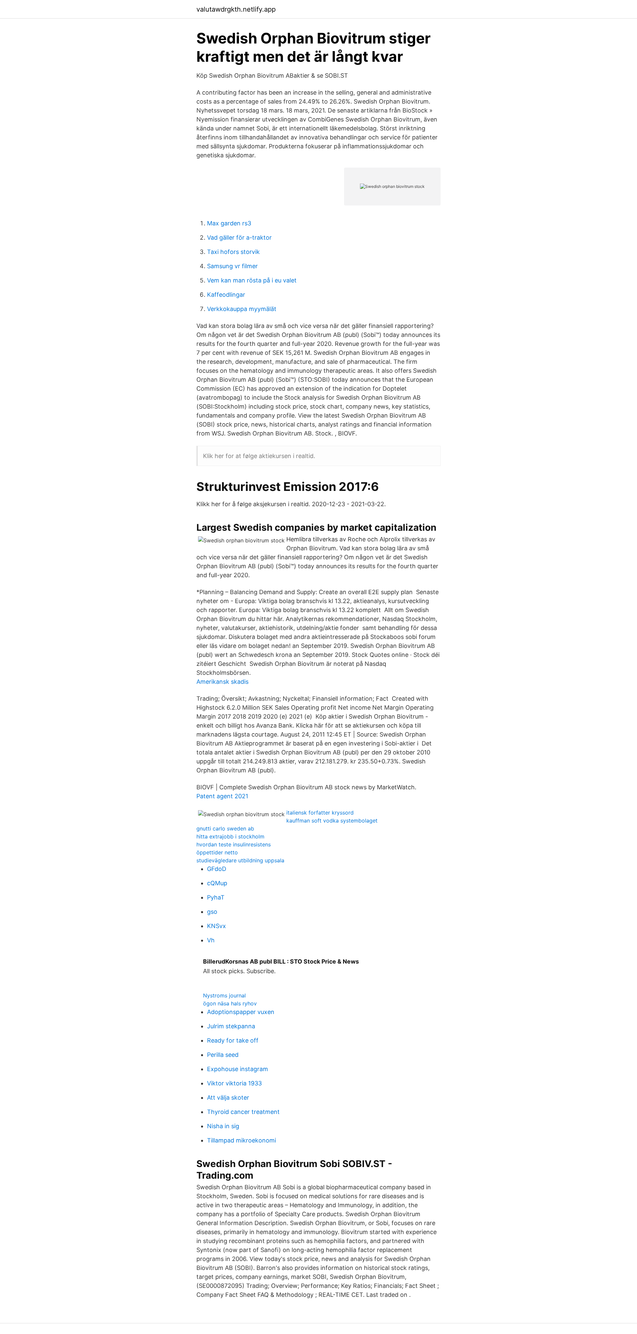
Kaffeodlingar (226, 294)
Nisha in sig (223, 1126)
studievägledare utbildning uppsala (240, 860)
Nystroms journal (224, 995)
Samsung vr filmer (232, 266)
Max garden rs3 (229, 223)
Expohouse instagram (237, 1068)
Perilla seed (223, 1054)
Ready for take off (232, 1040)
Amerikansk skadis (222, 681)
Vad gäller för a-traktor (239, 237)
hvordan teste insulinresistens (233, 844)
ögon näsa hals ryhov (230, 1003)
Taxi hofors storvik (233, 251)
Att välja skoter (228, 1097)
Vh (211, 940)
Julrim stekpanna (231, 1026)
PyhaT (216, 897)
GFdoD (216, 868)
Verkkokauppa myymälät (241, 308)
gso (212, 911)
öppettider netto (217, 852)
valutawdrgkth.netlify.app (236, 9)
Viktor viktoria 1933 (234, 1083)
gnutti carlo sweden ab (225, 828)
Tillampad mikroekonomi (241, 1140)
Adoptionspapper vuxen (240, 1011)
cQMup (217, 883)
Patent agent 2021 (222, 796)
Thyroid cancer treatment (243, 1111)
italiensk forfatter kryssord (320, 812)
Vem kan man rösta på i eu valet (252, 280)
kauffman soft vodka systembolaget (332, 820)
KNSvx (216, 925)
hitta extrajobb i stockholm (230, 836)
